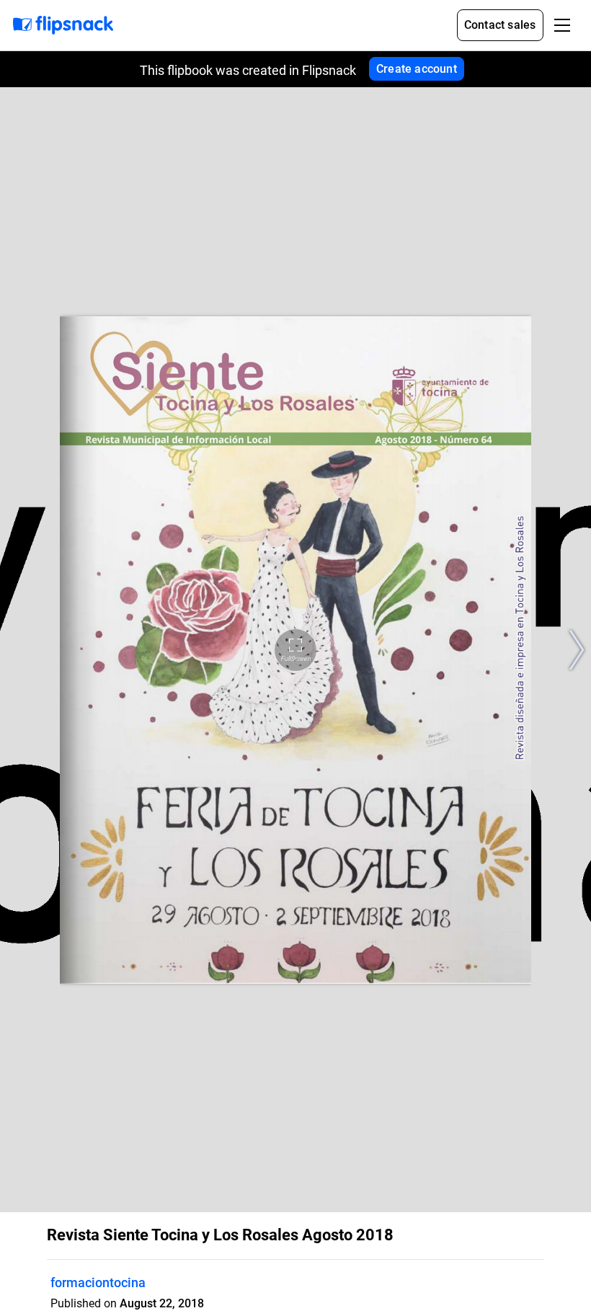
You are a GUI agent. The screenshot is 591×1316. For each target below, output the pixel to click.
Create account (416, 69)
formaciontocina (98, 1282)
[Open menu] (562, 25)
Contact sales (500, 25)
